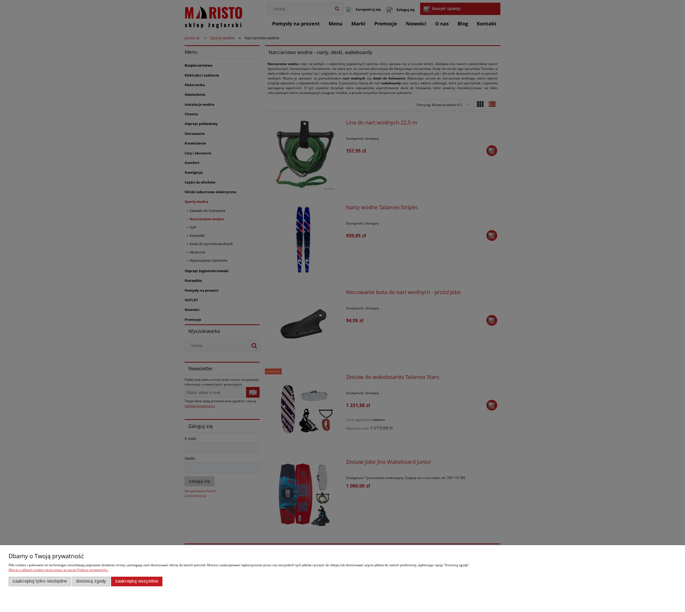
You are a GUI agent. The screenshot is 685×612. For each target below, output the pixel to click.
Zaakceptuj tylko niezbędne (40, 581)
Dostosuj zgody (91, 581)
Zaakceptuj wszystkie (136, 581)
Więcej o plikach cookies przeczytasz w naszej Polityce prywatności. (58, 570)
